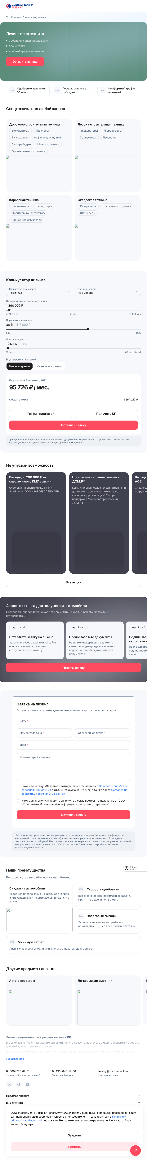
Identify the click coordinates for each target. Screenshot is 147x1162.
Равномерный (19, 366)
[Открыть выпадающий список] (68, 291)
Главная (16, 17)
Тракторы (42, 130)
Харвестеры (88, 137)
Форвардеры (113, 130)
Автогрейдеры (21, 144)
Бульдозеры (20, 137)
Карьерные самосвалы (27, 219)
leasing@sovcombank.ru (113, 1071)
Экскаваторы (20, 130)
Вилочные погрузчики (117, 206)
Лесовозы (109, 137)
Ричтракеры (88, 206)
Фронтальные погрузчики (28, 151)
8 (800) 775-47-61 (17, 1071)
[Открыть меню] (138, 6)
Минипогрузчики (48, 144)
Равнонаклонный (49, 366)
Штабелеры (87, 213)
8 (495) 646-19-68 (64, 1071)
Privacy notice (133, 868)
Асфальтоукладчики (47, 137)
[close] (145, 868)
